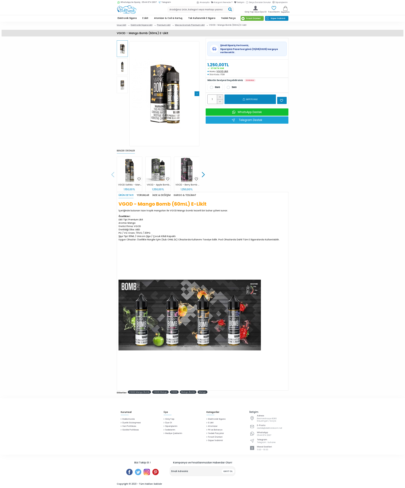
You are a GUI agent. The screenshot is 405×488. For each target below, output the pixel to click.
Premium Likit (164, 24)
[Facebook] (129, 472)
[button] (131, 93)
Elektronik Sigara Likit (142, 24)
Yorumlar (143, 195)
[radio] (215, 87)
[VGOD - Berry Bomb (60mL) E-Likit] (186, 169)
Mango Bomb (188, 392)
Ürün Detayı (126, 195)
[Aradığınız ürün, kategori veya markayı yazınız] (230, 9)
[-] (220, 101)
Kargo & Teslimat (185, 195)
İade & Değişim (161, 195)
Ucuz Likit (121, 24)
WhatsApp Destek (250, 112)
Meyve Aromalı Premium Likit (190, 24)
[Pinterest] (155, 472)
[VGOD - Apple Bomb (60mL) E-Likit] (158, 169)
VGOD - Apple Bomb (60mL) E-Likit (159, 184)
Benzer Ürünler (126, 150)
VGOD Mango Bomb (139, 392)
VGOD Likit (222, 71)
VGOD (174, 392)
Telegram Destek (250, 120)
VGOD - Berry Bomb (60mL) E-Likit (187, 184)
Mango (202, 392)
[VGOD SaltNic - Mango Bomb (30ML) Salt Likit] (129, 169)
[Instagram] (147, 472)
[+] (220, 97)
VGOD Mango (160, 392)
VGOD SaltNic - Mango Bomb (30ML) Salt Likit (130, 184)
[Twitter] (138, 472)
